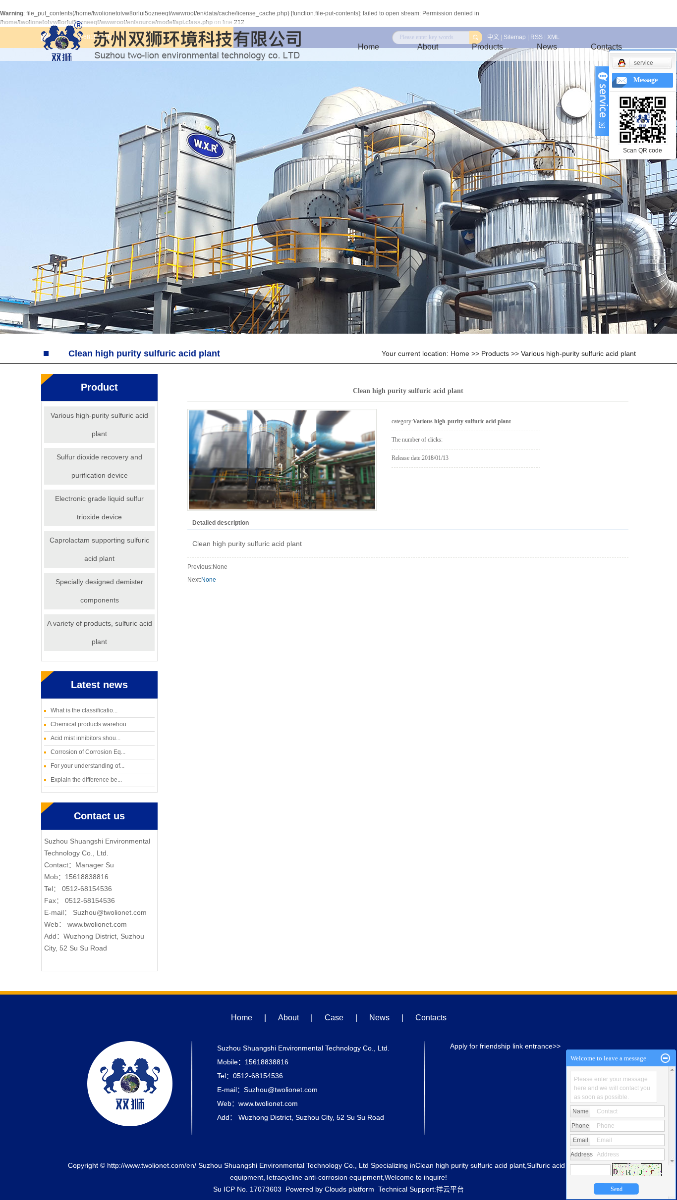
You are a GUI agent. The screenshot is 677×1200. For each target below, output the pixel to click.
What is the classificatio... (84, 710)
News (547, 47)
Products (487, 47)
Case (334, 1017)
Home (368, 47)
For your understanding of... (87, 765)
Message (645, 80)
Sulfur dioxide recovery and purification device (99, 466)
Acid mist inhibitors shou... (85, 738)
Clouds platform (349, 1189)
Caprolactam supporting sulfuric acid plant (99, 549)
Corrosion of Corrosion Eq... (88, 752)
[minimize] (665, 1058)
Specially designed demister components (99, 591)
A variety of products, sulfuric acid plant (99, 632)
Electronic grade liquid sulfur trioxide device (99, 508)
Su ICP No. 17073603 (247, 1189)
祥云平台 (450, 1189)
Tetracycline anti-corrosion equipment (324, 1177)
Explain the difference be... (86, 779)
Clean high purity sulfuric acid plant (470, 1165)
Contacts (431, 1017)
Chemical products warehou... (91, 724)
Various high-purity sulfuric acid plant (578, 353)
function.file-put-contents (325, 13)
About (427, 47)
